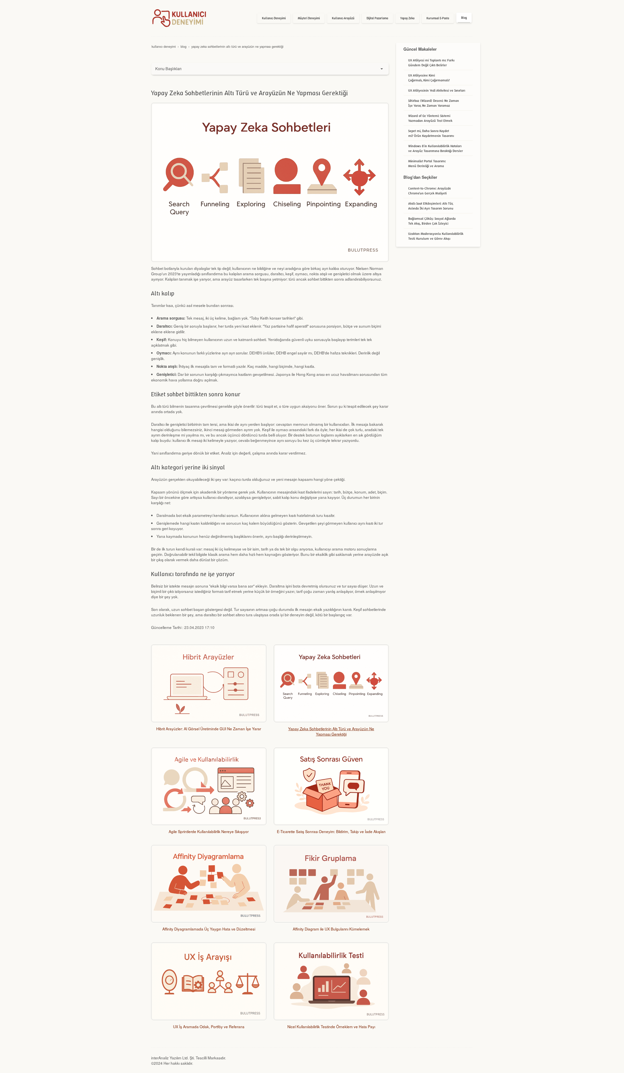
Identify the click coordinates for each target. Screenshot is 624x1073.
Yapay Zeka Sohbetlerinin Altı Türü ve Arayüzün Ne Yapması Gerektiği (331, 731)
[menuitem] (274, 18)
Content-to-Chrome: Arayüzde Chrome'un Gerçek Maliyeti (429, 190)
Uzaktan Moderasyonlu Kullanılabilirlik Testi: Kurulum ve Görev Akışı (435, 236)
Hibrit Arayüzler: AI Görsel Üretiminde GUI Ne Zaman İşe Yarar (208, 728)
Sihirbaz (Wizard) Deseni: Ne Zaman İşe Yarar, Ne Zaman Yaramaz (433, 103)
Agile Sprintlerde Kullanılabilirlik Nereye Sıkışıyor (209, 831)
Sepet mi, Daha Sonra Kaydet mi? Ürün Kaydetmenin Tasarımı (431, 133)
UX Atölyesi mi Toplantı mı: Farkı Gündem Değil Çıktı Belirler (431, 62)
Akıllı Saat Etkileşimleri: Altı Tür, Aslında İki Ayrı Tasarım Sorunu (430, 205)
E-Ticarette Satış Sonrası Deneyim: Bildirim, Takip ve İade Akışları (331, 831)
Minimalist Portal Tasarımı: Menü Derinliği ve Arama (427, 163)
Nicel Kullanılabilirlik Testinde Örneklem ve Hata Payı (331, 1026)
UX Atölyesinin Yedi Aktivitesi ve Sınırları (436, 90)
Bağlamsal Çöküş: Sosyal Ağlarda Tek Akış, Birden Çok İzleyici (432, 221)
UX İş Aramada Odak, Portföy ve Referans (208, 1026)
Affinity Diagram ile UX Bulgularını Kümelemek (331, 928)
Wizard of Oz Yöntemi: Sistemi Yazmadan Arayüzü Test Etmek (430, 118)
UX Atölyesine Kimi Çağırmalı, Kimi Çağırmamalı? (429, 77)
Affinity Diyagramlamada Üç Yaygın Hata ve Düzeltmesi (208, 928)
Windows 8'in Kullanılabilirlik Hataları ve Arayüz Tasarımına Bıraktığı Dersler (435, 148)
